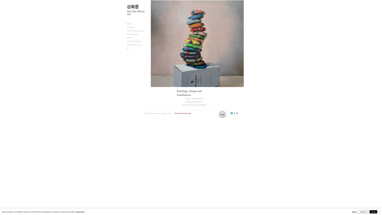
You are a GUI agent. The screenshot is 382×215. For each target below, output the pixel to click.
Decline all (363, 212)
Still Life (129, 38)
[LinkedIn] (232, 113)
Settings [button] (354, 212)
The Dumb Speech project (134, 41)
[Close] (379, 211)
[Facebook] (234, 113)
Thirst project (131, 27)
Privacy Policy (80, 212)
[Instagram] (237, 113)
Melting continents (132, 34)
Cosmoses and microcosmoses (134, 31)
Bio (128, 48)
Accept (373, 212)
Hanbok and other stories (134, 45)
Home (129, 24)
